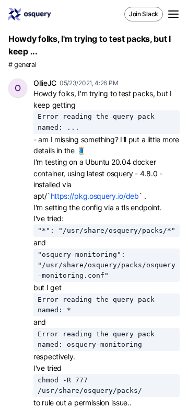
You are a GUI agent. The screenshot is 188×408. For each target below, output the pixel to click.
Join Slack (143, 14)
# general (22, 65)
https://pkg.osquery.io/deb (95, 195)
